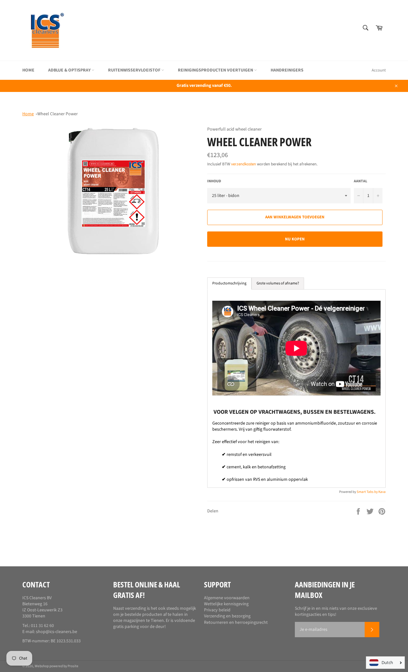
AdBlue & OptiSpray (69, 70)
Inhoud (214, 181)
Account (379, 70)
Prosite (73, 666)
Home (28, 70)
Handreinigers (287, 70)
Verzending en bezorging (227, 616)
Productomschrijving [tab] (229, 283)
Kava (382, 491)
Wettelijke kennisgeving (226, 604)
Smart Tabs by (367, 491)
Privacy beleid (217, 610)
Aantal (360, 181)
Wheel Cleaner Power (57, 114)
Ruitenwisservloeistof (134, 70)
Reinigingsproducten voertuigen (216, 70)
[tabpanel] (296, 388)
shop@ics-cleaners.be (56, 632)
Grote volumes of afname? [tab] (278, 283)
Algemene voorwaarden (227, 598)
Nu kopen (295, 239)
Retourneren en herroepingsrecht (236, 622)
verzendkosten (243, 164)
